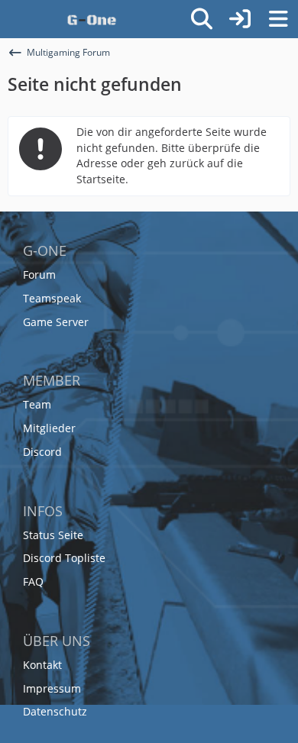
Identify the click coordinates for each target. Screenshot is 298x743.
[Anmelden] (240, 19)
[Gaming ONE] (91, 19)
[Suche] (201, 19)
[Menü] (278, 19)
